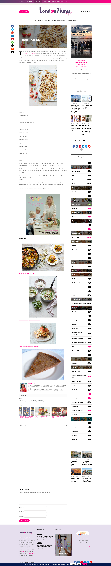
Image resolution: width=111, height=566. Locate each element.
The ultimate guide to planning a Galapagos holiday (86, 480)
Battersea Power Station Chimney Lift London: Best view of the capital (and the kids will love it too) (75, 109)
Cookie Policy (79, 546)
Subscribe (24, 11)
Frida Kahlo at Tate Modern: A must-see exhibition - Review (54, 1)
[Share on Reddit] (12, 49)
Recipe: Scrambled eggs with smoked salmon (29, 320)
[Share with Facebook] (12, 26)
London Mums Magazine (58, 20)
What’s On (40, 3)
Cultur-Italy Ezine (73, 20)
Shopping (89, 3)
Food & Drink (53, 3)
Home (34, 20)
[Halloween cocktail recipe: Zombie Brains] (59, 411)
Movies (64, 3)
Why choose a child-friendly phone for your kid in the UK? (87, 107)
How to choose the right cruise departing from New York (87, 463)
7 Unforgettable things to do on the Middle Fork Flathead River (75, 463)
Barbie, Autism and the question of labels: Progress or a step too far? (76, 128)
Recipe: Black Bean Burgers (41, 416)
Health (70, 3)
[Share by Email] (12, 52)
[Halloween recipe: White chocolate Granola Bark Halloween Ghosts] (26, 411)
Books (59, 3)
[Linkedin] (22, 395)
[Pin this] (12, 39)
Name (20, 507)
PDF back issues (31, 553)
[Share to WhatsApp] (12, 42)
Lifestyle (76, 3)
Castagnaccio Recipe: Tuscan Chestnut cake (29, 346)
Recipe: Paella (22, 241)
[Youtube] (25, 395)
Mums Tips (82, 3)
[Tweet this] (12, 29)
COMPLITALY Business (30, 562)
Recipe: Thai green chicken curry (26, 273)
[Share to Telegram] (12, 45)
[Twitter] (23, 395)
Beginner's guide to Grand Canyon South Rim (75, 480)
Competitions (33, 3)
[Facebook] (20, 395)
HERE (22, 551)
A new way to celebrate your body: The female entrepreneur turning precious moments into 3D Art (86, 130)
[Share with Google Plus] (12, 32)
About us (40, 20)
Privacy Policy (86, 546)
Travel (46, 3)
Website (21, 516)
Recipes (24, 28)
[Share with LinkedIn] (12, 36)
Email (20, 511)
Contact (47, 20)
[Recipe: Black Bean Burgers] (42, 411)
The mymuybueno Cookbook (29, 53)
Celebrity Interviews (23, 3)
